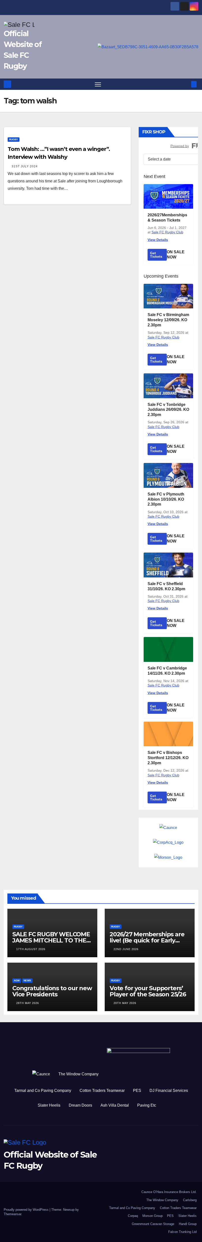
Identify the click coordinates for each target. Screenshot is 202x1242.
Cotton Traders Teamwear (102, 1090)
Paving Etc (146, 1105)
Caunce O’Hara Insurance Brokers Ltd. (169, 1192)
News (27, 980)
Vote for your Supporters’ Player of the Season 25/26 (148, 991)
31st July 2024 (25, 166)
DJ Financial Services (169, 1090)
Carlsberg (190, 1200)
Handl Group (188, 1224)
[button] (186, 84)
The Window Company (78, 1074)
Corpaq (133, 1216)
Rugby (13, 139)
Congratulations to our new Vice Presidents (52, 991)
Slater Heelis (49, 1105)
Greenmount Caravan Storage (153, 1224)
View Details (158, 240)
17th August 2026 (30, 949)
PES (137, 1090)
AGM (16, 980)
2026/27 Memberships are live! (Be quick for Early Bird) (147, 940)
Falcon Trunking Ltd (182, 1232)
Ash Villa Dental (115, 1105)
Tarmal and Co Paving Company (42, 1090)
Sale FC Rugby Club (167, 232)
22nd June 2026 (126, 949)
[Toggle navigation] (98, 84)
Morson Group (152, 1216)
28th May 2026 (27, 1003)
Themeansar (12, 1214)
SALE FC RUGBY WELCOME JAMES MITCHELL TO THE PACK (51, 940)
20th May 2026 (125, 1003)
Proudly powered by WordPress (27, 1209)
